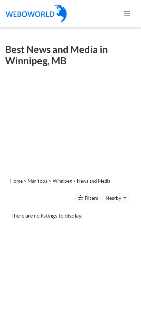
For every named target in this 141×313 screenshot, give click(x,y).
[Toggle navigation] (127, 13)
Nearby (114, 198)
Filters (91, 198)
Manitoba (38, 181)
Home (16, 181)
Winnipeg (62, 181)
